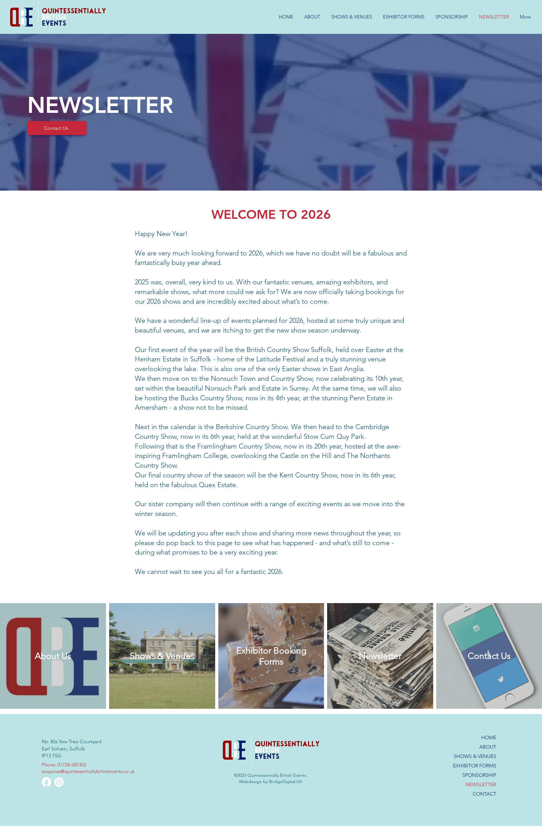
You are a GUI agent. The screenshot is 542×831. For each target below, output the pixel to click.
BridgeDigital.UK (285, 781)
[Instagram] (532, 420)
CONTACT (484, 794)
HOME (488, 737)
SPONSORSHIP (479, 775)
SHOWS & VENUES (475, 756)
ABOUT (487, 747)
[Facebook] (532, 411)
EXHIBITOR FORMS (474, 766)
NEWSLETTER (480, 784)
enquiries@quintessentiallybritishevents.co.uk (88, 771)
